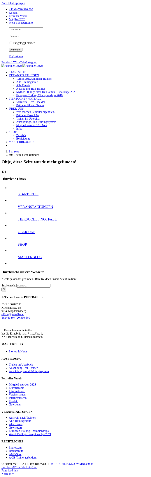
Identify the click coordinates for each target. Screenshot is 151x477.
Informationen (17, 391)
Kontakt (13, 401)
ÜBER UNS (26, 232)
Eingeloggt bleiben (24, 43)
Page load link (9, 470)
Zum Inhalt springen (13, 3)
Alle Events (15, 424)
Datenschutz (16, 450)
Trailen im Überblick (21, 364)
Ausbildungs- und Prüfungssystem (29, 371)
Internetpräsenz (18, 397)
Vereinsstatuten (17, 394)
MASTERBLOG (30, 257)
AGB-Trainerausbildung (23, 457)
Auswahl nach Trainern (22, 417)
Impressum (15, 447)
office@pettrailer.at (12, 314)
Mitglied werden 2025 (22, 384)
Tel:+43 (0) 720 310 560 (15, 317)
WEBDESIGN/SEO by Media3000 (72, 463)
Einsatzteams (16, 387)
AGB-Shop (15, 454)
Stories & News (18, 351)
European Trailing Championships (29, 430)
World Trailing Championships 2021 (30, 434)
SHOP (22, 244)
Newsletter (15, 404)
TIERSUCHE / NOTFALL (37, 219)
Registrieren (16, 56)
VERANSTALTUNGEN (35, 207)
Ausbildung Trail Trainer (23, 367)
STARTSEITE (28, 194)
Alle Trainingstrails (20, 420)
